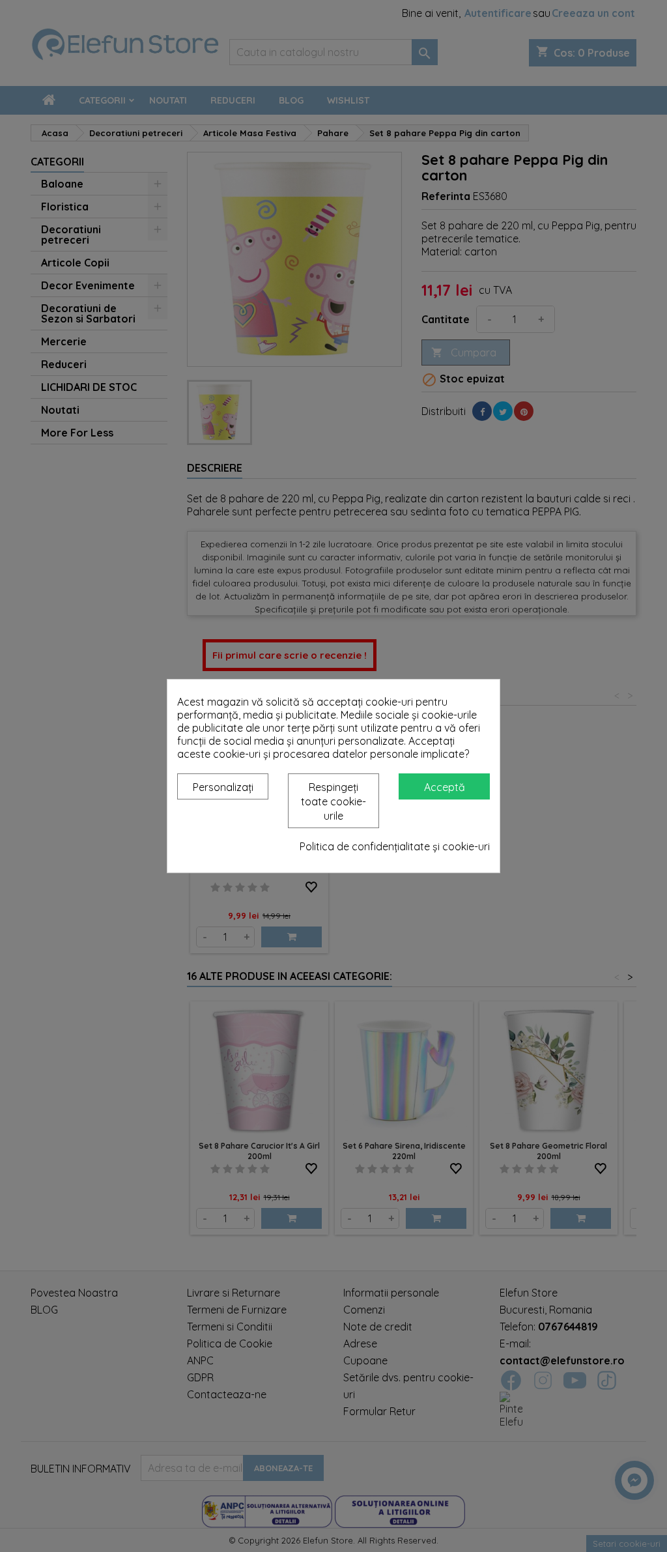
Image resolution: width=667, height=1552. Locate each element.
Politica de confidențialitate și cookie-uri (395, 846)
